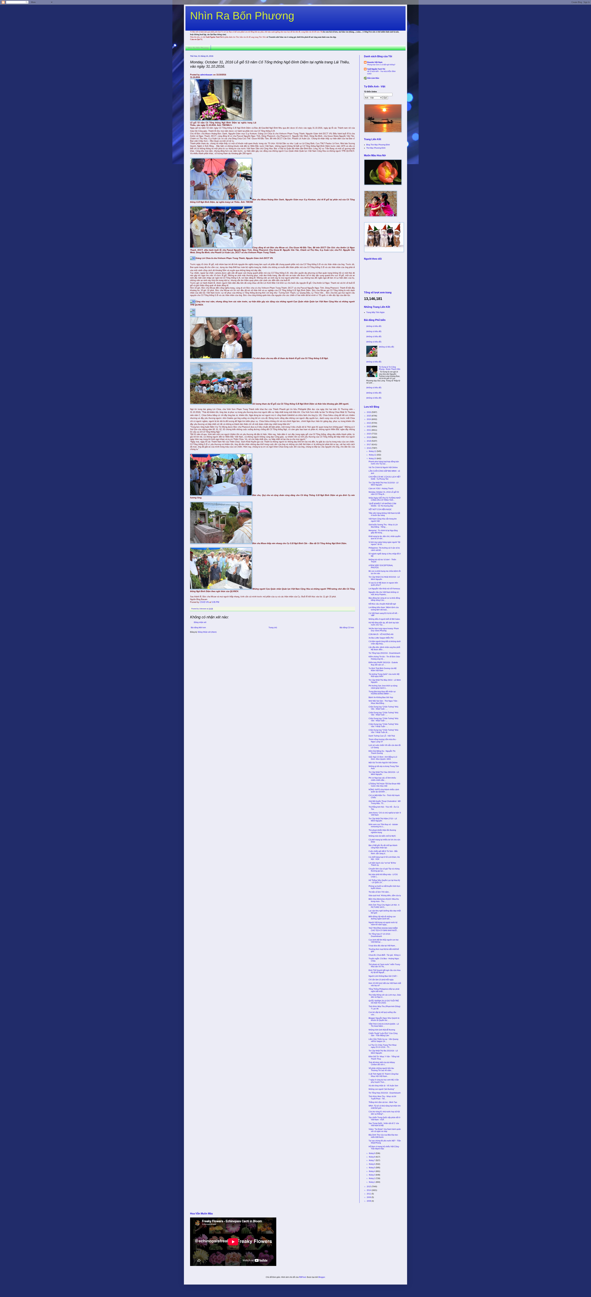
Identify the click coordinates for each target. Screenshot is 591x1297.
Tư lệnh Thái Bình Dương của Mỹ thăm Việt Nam (382, 669)
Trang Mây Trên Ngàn (375, 312)
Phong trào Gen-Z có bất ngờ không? (381, 65)
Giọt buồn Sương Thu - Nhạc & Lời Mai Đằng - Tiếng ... (383, 526)
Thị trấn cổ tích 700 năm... (379, 892)
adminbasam (206, 75)
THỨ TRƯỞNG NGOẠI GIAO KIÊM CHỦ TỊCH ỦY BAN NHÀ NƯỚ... (383, 929)
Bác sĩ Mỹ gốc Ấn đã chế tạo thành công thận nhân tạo (383, 846)
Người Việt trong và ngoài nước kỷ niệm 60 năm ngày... (383, 923)
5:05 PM (215, 602)
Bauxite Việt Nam (374, 62)
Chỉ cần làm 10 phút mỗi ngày (381, 980)
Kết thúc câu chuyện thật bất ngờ (382, 604)
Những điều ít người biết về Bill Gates (384, 619)
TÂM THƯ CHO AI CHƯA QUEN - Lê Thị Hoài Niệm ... (384, 1025)
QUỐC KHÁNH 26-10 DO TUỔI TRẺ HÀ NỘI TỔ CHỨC (384, 1002)
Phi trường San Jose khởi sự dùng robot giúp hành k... (383, 687)
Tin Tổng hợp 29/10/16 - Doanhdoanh (384, 653)
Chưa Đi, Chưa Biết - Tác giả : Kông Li (385, 955)
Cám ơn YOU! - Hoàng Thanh (381, 488)
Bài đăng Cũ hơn (347, 628)
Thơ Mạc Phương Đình (376, 148)
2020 (369, 434)
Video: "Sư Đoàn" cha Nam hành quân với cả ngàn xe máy (385, 1130)
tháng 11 (373, 455)
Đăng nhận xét (200, 622)
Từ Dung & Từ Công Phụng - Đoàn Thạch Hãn (389, 368)
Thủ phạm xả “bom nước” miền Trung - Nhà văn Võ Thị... (385, 965)
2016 (369, 448)
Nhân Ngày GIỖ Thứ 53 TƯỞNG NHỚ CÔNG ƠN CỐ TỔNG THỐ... (384, 499)
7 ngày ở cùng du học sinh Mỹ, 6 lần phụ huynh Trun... (384, 1081)
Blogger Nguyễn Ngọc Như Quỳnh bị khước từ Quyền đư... (384, 1019)
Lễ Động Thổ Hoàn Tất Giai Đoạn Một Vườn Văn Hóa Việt (384, 785)
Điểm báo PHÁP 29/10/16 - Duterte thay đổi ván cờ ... (383, 663)
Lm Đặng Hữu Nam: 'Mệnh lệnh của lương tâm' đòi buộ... (384, 608)
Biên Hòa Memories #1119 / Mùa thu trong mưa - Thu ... (384, 900)
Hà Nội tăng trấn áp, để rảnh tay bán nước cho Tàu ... (384, 624)
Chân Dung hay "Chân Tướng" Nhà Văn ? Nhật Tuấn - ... (383, 725)
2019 (369, 437)
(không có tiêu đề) (373, 326)
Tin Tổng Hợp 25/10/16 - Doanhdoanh (385, 1093)
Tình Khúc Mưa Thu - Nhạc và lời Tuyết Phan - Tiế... (382, 1097)
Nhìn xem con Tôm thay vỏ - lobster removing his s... (383, 825)
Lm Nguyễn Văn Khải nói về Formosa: (384, 589)
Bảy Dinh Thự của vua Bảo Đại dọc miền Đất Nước (383, 1136)
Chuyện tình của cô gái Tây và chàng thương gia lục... (384, 870)
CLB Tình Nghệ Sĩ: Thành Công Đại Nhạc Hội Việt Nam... (383, 1075)
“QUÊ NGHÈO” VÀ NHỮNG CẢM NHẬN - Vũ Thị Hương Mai (382, 505)
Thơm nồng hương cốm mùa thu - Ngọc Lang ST (383, 740)
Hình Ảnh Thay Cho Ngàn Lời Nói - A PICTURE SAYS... (384, 906)
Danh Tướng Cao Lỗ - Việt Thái (382, 736)
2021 (369, 430)
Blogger (321, 1277)
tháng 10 (373, 458)
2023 (369, 423)
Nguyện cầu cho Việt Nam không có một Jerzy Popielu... (384, 593)
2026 (369, 412)
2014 (369, 1190)
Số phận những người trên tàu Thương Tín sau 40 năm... (381, 1069)
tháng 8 (372, 1157)
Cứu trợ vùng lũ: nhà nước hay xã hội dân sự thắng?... (384, 1113)
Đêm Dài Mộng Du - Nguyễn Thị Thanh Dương (382, 752)
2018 (369, 441)
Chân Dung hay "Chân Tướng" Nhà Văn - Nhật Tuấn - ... (383, 708)
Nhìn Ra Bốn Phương (242, 16)
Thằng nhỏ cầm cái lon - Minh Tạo (383, 1102)
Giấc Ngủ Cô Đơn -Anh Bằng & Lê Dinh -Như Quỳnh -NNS (383, 758)
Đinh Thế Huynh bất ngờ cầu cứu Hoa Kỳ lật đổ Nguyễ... (384, 971)
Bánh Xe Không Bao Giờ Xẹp (381, 697)
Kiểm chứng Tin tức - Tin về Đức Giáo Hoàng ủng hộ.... (384, 658)
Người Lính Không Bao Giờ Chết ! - (383, 976)
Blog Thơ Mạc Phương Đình (378, 145)
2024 (369, 419)
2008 (369, 1201)
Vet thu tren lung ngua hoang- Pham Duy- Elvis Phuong (384, 629)
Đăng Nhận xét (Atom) (207, 632)
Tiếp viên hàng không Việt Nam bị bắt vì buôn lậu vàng (384, 514)
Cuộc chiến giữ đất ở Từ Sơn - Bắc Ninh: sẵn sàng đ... (383, 852)
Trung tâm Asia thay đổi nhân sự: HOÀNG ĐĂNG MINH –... (382, 692)
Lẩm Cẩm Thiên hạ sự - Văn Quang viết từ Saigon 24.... (383, 1040)
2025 (369, 416)
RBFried (302, 1277)
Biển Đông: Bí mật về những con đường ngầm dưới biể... (382, 918)
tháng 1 (372, 1182)
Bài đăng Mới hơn (198, 628)
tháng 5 (372, 1168)
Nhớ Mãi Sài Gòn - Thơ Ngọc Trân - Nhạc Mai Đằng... (383, 702)
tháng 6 (372, 1164)
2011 (369, 1194)
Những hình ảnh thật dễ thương (382, 1030)
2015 (369, 1186)
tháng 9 (372, 1153)
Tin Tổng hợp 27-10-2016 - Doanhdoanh (380, 935)
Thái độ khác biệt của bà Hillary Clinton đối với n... (382, 1063)
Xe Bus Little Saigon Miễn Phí (381, 638)
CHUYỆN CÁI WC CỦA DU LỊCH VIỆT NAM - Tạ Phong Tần (384, 478)
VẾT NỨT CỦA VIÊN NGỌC (380, 509)
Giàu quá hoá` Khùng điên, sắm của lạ (385, 895)
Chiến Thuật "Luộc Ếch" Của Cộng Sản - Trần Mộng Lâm (383, 1034)
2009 (369, 1197)
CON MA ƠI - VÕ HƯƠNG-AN (381, 634)
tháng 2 (372, 1178)
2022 (369, 426)
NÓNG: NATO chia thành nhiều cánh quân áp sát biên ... (384, 790)
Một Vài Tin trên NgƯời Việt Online (383, 763)
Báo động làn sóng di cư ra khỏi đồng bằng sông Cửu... (384, 599)
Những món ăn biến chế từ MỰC (382, 836)
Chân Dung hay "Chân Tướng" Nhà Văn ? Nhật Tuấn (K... (383, 731)
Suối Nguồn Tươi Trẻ (376, 69)
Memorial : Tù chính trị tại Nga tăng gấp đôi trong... (383, 531)
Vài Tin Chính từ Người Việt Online (383, 467)
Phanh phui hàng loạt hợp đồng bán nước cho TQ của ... (384, 463)
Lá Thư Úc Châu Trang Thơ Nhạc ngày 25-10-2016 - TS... (383, 1046)
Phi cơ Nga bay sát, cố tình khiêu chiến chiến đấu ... (382, 779)
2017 (369, 444)
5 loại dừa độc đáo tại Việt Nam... (382, 946)
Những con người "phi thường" (381, 1089)
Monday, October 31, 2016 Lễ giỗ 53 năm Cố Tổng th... (384, 493)
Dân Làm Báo (373, 78)
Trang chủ (273, 628)
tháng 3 (372, 1175)
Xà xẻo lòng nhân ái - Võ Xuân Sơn (383, 1086)
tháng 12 (373, 451)
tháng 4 (372, 1171)
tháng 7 (372, 1160)
